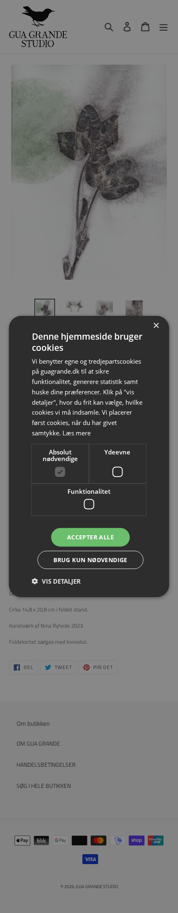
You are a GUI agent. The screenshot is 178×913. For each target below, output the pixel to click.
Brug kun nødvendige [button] (90, 559)
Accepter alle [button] (90, 537)
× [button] (156, 326)
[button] (56, 581)
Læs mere (77, 432)
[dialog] (89, 456)
